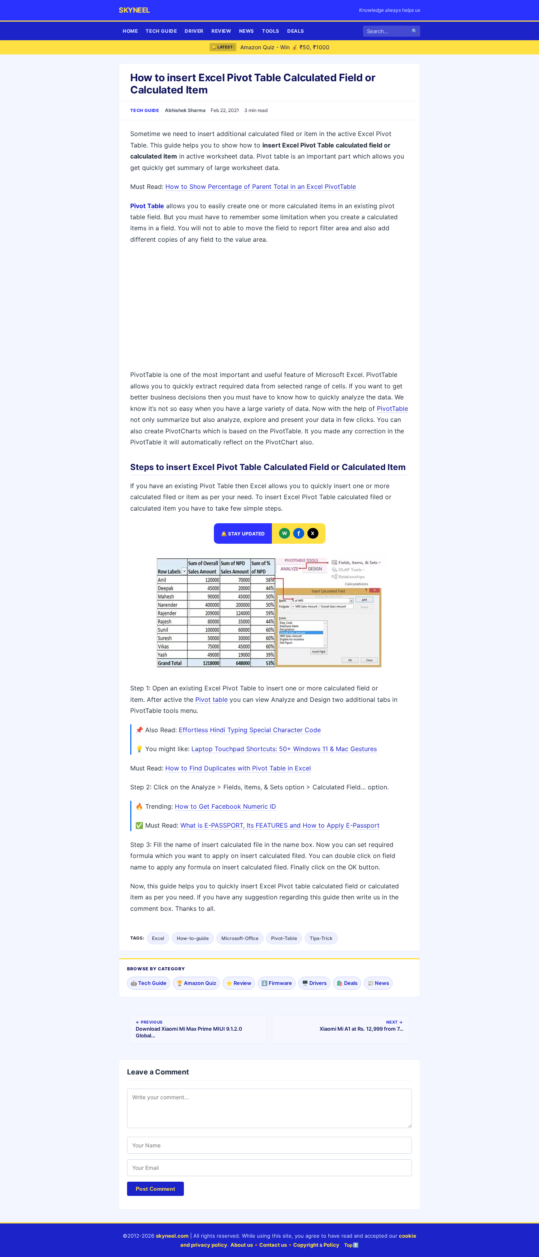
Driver (194, 31)
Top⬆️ (351, 1245)
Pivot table (211, 699)
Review (221, 31)
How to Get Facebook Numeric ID (225, 806)
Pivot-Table (284, 938)
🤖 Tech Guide (149, 983)
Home (130, 31)
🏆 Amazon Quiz (196, 983)
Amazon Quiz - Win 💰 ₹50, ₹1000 (284, 47)
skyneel (134, 10)
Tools (270, 31)
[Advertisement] (269, 308)
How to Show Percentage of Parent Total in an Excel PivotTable (260, 186)
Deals (295, 31)
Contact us (273, 1245)
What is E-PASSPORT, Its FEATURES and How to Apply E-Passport (280, 825)
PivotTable (392, 408)
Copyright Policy (316, 1245)
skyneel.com (172, 1236)
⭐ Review (238, 983)
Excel (158, 938)
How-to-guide (193, 938)
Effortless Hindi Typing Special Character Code (250, 730)
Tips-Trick (321, 938)
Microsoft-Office (239, 938)
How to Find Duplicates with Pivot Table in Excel (238, 768)
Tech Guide (161, 31)
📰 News (378, 983)
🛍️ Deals (347, 983)
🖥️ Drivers (314, 983)
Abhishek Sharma (185, 110)
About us (241, 1245)
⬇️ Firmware (276, 983)
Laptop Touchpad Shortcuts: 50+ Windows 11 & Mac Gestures (284, 749)
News (246, 31)
